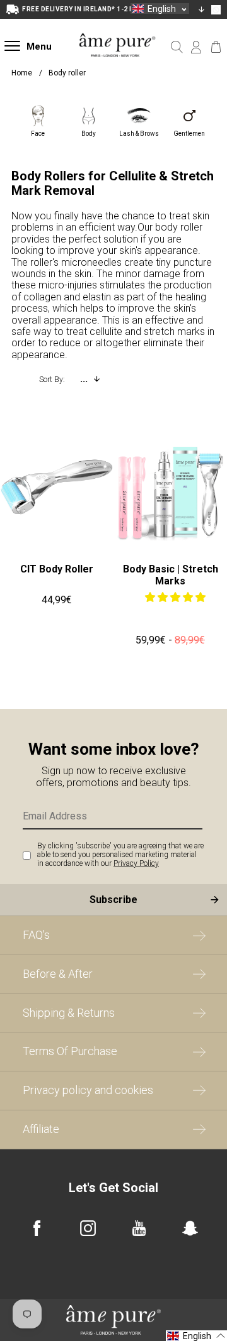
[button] (175, 597)
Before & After (58, 973)
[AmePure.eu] (117, 66)
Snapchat (190, 1228)
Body (88, 133)
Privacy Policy (136, 863)
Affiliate (41, 1129)
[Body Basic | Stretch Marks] (170, 486)
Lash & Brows (139, 133)
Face (38, 133)
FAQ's (36, 934)
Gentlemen (189, 133)
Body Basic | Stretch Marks (170, 574)
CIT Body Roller (56, 569)
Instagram (88, 1228)
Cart (216, 47)
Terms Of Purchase (70, 1051)
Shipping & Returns (69, 1012)
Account (196, 47)
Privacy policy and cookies (88, 1090)
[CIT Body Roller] (57, 486)
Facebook (37, 1228)
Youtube (139, 1228)
